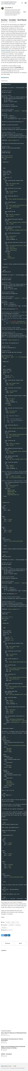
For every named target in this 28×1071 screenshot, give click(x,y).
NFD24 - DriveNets (6, 1054)
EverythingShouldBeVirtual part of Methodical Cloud (8, 2)
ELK (17, 922)
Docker (13, 922)
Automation (11, 924)
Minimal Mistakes (21, 1068)
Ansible (8, 922)
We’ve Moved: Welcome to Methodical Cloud (13, 1033)
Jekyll (16, 1068)
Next (20, 943)
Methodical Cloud (6, 1066)
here (25, 905)
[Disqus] (14, 970)
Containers (18, 924)
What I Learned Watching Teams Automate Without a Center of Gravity (13, 1047)
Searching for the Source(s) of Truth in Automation (12, 1039)
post (7, 55)
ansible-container (6, 50)
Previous (7, 943)
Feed (15, 1066)
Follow (24, 11)
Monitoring (4, 927)
